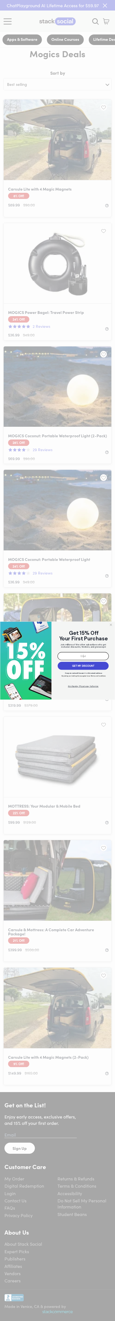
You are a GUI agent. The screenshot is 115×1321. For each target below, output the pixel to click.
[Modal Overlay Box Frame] (57, 660)
